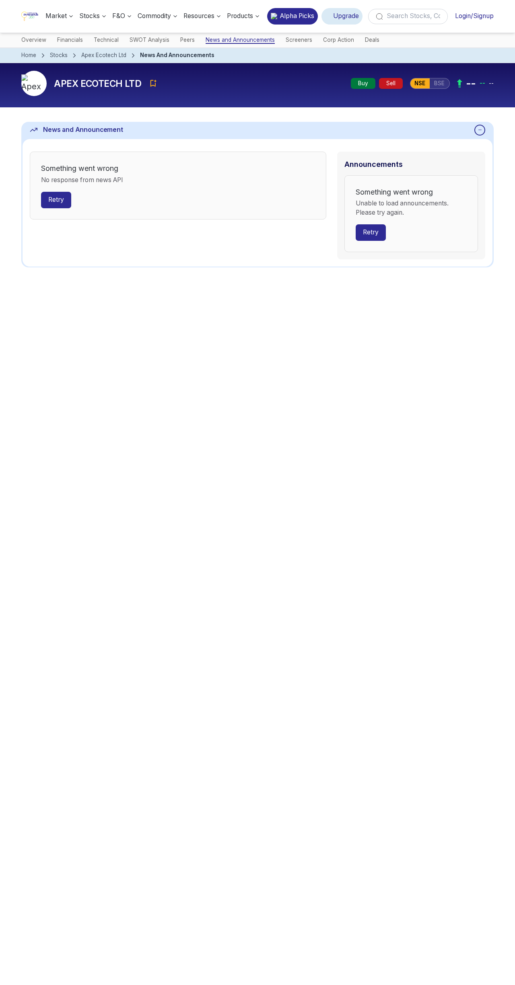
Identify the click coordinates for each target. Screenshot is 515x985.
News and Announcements (240, 40)
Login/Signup (474, 16)
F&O (118, 16)
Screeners (299, 40)
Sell (391, 83)
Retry (56, 199)
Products (240, 16)
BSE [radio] (439, 83)
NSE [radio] (419, 83)
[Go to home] (29, 16)
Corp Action (338, 40)
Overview (33, 40)
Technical (106, 40)
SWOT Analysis (149, 40)
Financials (70, 40)
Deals (372, 40)
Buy (363, 83)
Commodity (154, 16)
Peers (187, 40)
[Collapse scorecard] (479, 130)
